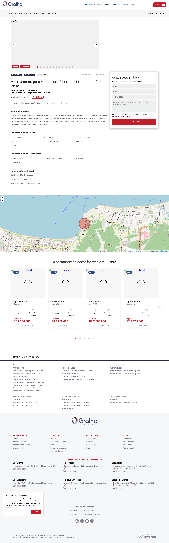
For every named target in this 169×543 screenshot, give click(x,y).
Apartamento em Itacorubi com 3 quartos (75, 402)
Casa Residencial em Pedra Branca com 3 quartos (78, 379)
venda (18, 13)
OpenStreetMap (142, 251)
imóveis (11, 13)
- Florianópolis (156, 13)
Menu (157, 5)
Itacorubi (66, 399)
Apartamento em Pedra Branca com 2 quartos (77, 371)
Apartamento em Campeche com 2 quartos (27, 374)
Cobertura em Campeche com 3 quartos (26, 388)
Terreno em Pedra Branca (70, 374)
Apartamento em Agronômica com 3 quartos (125, 371)
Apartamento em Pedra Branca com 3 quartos (77, 376)
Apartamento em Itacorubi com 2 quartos (75, 405)
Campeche (18, 367)
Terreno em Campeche (20, 376)
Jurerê (16, 399)
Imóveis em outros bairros (26, 357)
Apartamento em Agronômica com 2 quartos (125, 374)
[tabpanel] (55, 44)
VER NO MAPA (37, 97)
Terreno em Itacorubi (68, 408)
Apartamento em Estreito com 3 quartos (123, 402)
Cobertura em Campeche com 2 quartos (26, 391)
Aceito (36, 511)
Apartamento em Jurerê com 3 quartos (26, 402)
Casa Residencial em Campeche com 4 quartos (28, 382)
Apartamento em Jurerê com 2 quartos (26, 405)
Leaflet (130, 251)
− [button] (2, 200)
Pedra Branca (68, 367)
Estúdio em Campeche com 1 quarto (25, 379)
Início (5, 13)
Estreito (114, 399)
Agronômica (116, 367)
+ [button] (2, 197)
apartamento (27, 13)
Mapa (15, 67)
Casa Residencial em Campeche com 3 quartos (28, 371)
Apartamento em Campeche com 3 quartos (27, 385)
